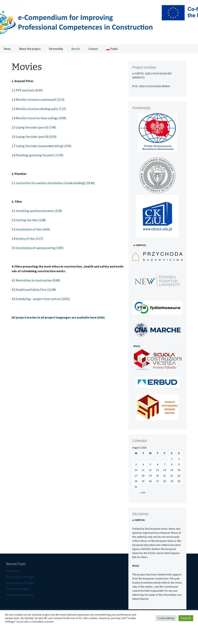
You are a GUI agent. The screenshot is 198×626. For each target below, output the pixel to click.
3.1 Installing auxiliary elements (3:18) (37, 211)
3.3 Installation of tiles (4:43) (31, 229)
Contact (93, 49)
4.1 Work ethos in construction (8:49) (36, 280)
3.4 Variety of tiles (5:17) (27, 238)
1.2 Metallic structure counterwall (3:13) (38, 99)
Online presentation (17, 589)
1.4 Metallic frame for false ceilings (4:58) (39, 118)
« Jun (142, 492)
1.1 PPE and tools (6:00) (27, 90)
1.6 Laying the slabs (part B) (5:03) (34, 136)
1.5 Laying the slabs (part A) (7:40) (34, 127)
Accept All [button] (186, 618)
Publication (12, 571)
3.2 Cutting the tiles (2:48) (29, 220)
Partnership (56, 49)
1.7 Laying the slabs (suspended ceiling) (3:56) (41, 146)
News (7, 49)
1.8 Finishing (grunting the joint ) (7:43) (37, 155)
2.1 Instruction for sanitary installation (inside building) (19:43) (53, 183)
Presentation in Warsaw (19, 595)
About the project (30, 49)
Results (75, 49)
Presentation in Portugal (20, 577)
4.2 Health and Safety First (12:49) (34, 289)
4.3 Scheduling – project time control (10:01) (41, 299)
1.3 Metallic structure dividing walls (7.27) (39, 109)
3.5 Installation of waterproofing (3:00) (37, 248)
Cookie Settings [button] (166, 618)
